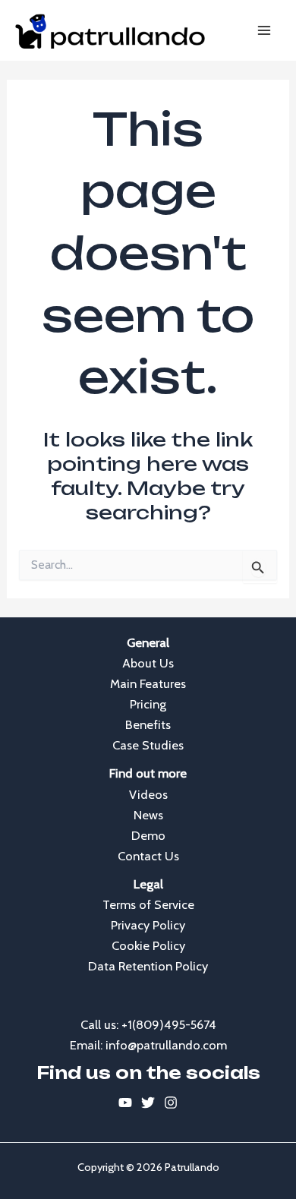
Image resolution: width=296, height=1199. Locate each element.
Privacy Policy (148, 924)
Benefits (148, 724)
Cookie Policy (148, 945)
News (148, 814)
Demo (148, 835)
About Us (148, 662)
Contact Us (148, 855)
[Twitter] (148, 1102)
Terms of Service (148, 904)
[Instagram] (171, 1102)
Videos (148, 794)
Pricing (148, 704)
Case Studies (148, 745)
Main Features (148, 683)
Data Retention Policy (148, 965)
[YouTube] (125, 1102)
